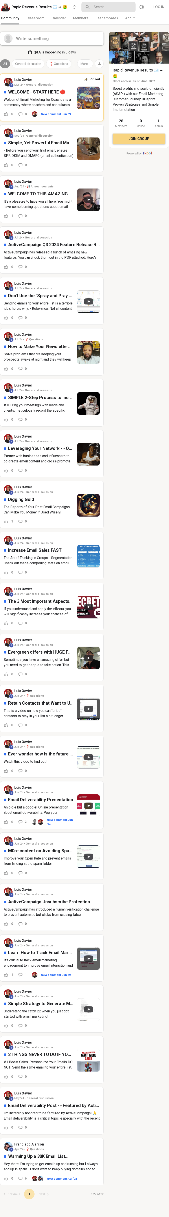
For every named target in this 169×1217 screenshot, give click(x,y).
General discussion (28, 64)
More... (85, 64)
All (5, 64)
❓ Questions (59, 64)
